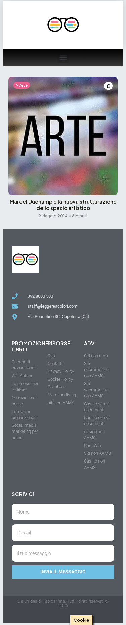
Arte (23, 85)
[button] (63, 57)
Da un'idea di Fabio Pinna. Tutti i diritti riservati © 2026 (63, 603)
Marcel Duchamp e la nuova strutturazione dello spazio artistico (63, 204)
